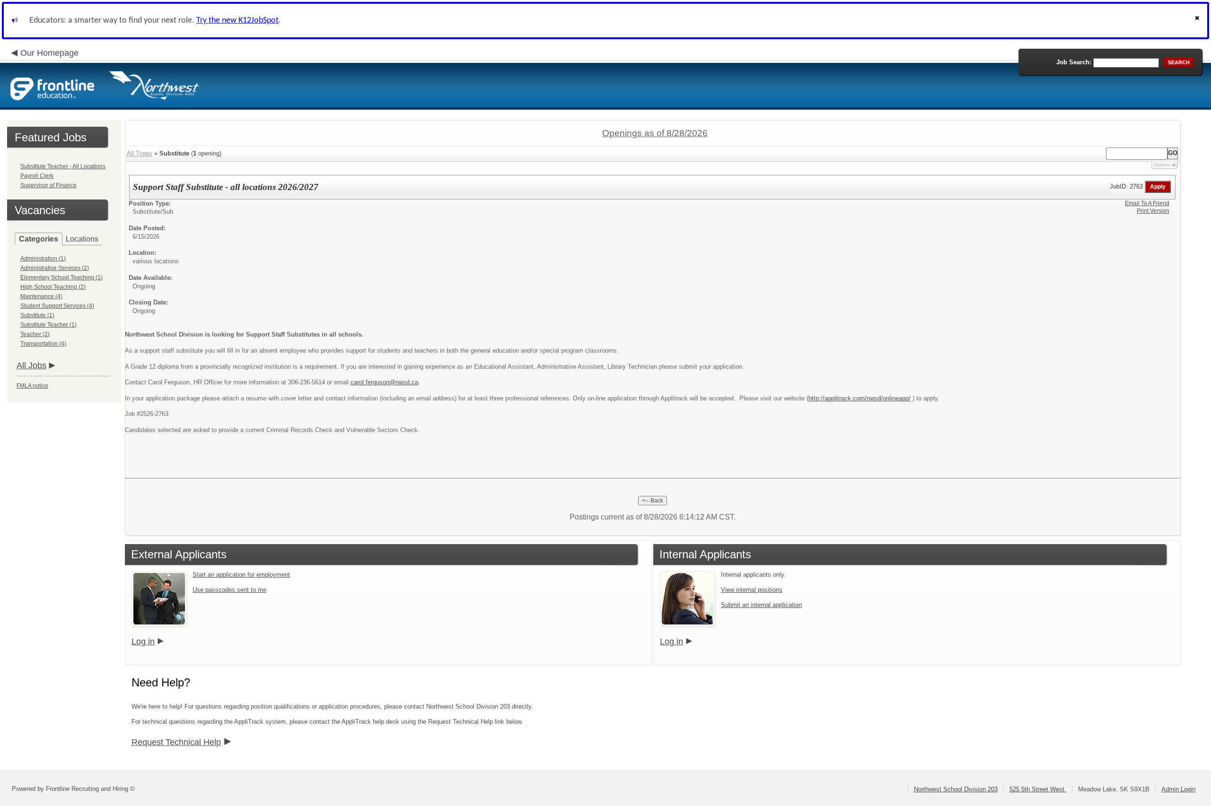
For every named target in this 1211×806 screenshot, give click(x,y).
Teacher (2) (35, 334)
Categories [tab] (38, 239)
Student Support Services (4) (57, 306)
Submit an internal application (761, 604)
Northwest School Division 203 (956, 789)
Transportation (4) (43, 343)
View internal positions (751, 589)
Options (1161, 164)
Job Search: (1073, 62)
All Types (139, 153)
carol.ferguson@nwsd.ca (384, 382)
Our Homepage (49, 53)
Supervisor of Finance (48, 185)
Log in (143, 641)
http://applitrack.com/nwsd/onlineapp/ (859, 398)
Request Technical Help (176, 742)
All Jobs (31, 365)
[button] (1198, 20)
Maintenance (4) (41, 296)
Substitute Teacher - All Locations (62, 166)
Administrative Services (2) (54, 268)
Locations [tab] (82, 239)
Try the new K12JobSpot (237, 20)
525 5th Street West (1037, 789)
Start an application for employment (241, 574)
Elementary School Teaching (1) (61, 277)
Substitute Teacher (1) (48, 324)
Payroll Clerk (36, 176)
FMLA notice (32, 385)
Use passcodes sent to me (229, 589)
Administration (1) (43, 258)
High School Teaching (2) (53, 287)
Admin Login (1178, 789)
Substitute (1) (37, 315)
